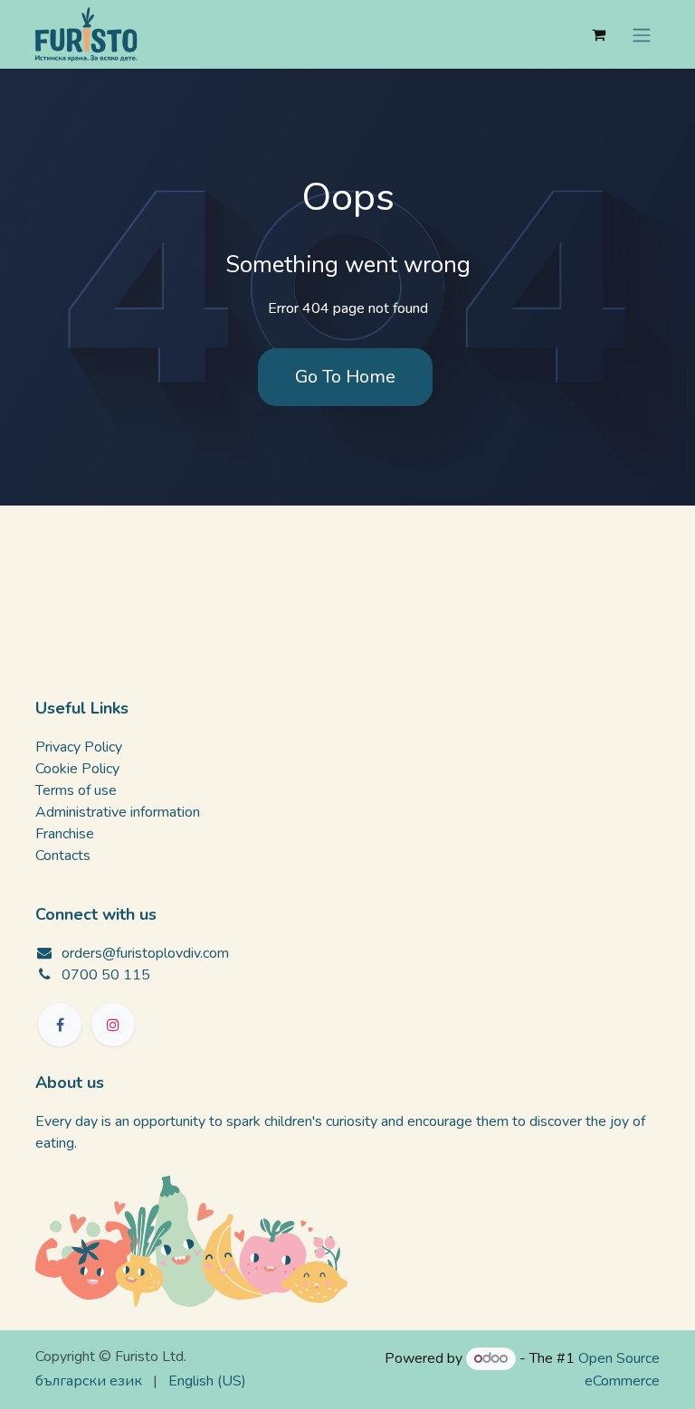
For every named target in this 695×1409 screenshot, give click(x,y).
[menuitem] (88, 1381)
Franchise (64, 834)
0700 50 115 (106, 975)
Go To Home (345, 376)
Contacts (62, 855)
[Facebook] (59, 1024)
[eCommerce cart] (598, 34)
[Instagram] (113, 1024)
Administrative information (117, 812)
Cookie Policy (77, 769)
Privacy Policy (78, 747)
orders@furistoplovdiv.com (145, 953)
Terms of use (76, 790)
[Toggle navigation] (642, 33)
